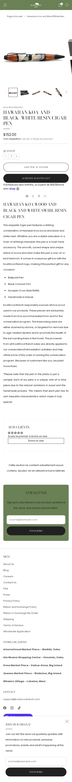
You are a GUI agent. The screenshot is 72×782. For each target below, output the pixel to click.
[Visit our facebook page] (4, 708)
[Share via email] (45, 196)
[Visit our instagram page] (12, 708)
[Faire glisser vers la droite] (66, 92)
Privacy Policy (11, 601)
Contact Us (9, 582)
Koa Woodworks (13, 107)
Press (6, 594)
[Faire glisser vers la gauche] (6, 92)
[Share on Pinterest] (39, 196)
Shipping (8, 619)
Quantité (9, 151)
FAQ (5, 588)
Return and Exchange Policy (19, 607)
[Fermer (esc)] (67, 721)
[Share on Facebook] (27, 196)
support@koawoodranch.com (21, 699)
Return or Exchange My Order (20, 613)
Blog (6, 570)
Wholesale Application (16, 631)
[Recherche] (67, 5)
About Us (8, 564)
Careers (8, 576)
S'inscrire (36, 772)
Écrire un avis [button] (36, 440)
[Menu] (5, 5)
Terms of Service (13, 625)
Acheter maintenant (36, 178)
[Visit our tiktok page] (19, 708)
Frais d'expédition (12, 138)
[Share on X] (33, 196)
